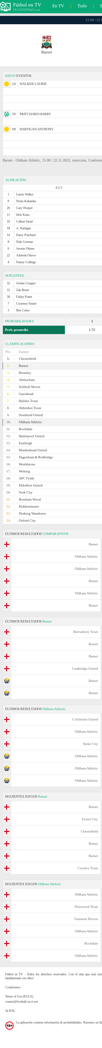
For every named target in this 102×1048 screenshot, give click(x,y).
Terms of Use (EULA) (19, 996)
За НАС (10, 1011)
